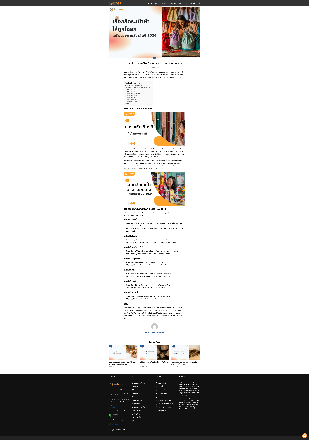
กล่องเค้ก (137, 404)
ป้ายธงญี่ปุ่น (138, 417)
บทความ (186, 3)
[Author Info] (154, 329)
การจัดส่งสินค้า (162, 393)
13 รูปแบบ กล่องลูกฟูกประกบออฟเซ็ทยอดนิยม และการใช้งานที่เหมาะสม (122, 363)
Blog (154, 58)
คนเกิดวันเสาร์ (132, 100)
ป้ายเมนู (136, 421)
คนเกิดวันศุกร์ (132, 98)
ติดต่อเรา (192, 3)
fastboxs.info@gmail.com (119, 401)
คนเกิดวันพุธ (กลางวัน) (134, 94)
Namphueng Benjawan (154, 332)
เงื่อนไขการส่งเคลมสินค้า (166, 404)
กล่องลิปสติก (138, 397)
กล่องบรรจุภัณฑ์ (139, 383)
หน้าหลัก (150, 3)
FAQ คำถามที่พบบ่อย (164, 407)
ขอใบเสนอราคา (163, 410)
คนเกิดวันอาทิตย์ (133, 102)
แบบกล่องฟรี (172, 3)
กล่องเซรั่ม (137, 393)
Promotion (164, 3)
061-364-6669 (115, 400)
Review (179, 3)
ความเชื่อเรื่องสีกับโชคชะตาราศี (134, 85)
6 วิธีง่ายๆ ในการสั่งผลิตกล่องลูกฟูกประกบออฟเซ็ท (154, 363)
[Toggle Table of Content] (149, 83)
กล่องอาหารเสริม (139, 407)
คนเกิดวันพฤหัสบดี (134, 96)
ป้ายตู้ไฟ (137, 414)
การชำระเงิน (162, 390)
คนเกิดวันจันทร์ (133, 90)
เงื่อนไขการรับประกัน (164, 400)
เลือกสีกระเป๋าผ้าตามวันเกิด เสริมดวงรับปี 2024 (138, 88)
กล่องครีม (137, 390)
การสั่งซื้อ (161, 386)
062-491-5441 (125, 400)
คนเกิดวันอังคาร (133, 92)
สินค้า (156, 3)
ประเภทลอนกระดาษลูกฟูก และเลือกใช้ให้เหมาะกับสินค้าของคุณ (184, 363)
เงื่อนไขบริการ (162, 397)
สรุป (127, 104)
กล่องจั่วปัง (137, 410)
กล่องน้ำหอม (138, 400)
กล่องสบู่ (136, 386)
